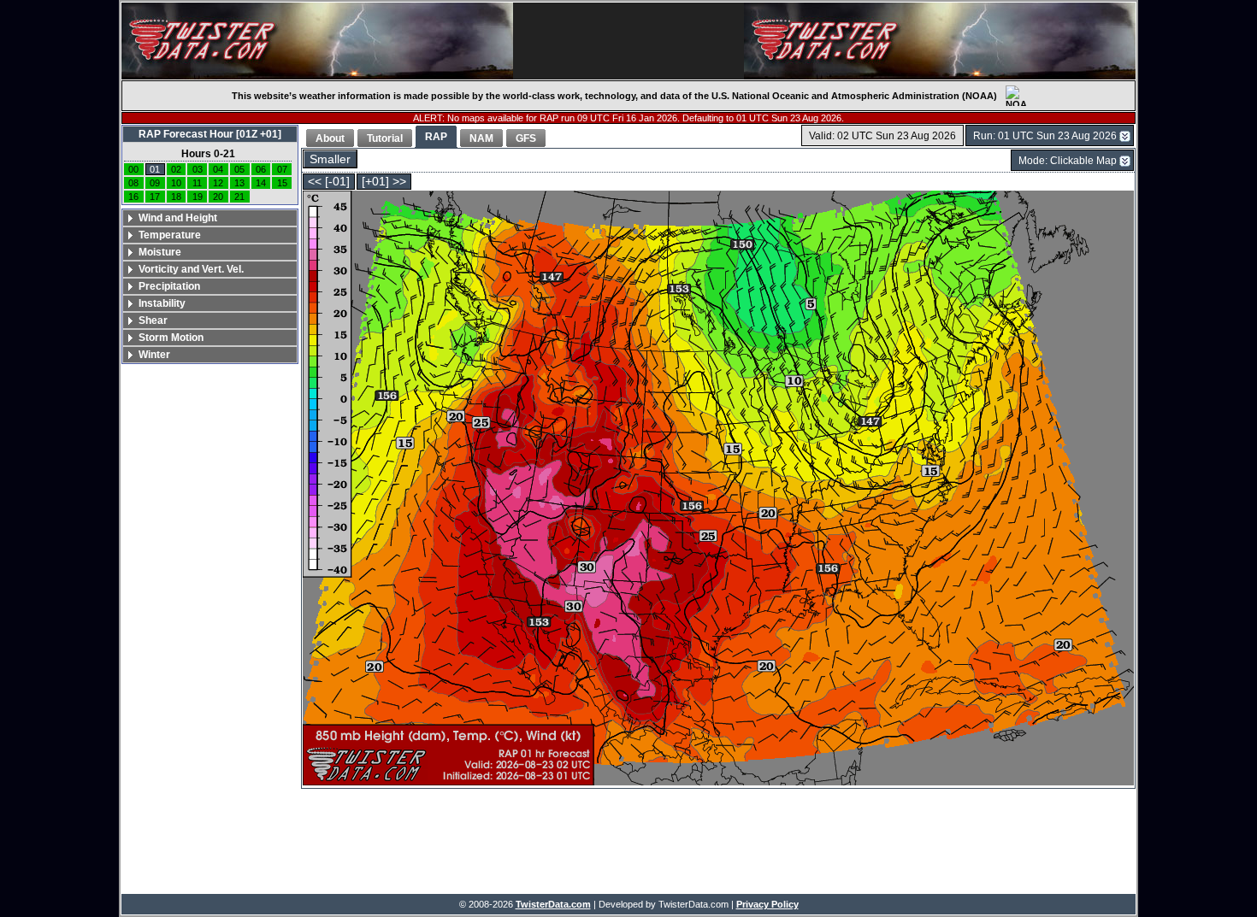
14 (261, 183)
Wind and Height (178, 218)
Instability (162, 303)
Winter (154, 355)
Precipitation (169, 286)
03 (197, 169)
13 (239, 183)
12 (218, 183)
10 (176, 183)
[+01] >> (384, 181)
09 (155, 183)
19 (197, 196)
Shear (153, 320)
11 (197, 183)
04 (218, 169)
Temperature (170, 235)
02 (176, 169)
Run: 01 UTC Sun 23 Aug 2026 (1045, 136)
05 (239, 169)
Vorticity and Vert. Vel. (191, 269)
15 (282, 183)
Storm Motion (171, 338)
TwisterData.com (553, 904)
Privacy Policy (767, 904)
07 (282, 169)
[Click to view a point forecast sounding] (718, 489)
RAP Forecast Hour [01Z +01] (210, 134)
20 (218, 196)
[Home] (317, 41)
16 (133, 196)
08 (133, 183)
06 (261, 169)
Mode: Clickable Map (1067, 161)
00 (133, 169)
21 (239, 196)
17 (155, 196)
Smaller (330, 159)
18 (176, 196)
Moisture (160, 252)
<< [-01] (329, 181)
